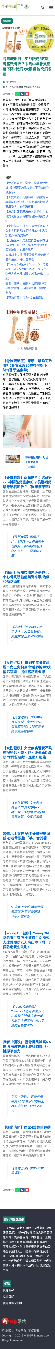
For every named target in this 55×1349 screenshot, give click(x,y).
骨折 (21, 87)
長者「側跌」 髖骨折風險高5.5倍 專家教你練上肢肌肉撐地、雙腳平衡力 (27, 1046)
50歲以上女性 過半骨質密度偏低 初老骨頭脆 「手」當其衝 (27, 911)
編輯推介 (7, 21)
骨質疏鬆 (36, 87)
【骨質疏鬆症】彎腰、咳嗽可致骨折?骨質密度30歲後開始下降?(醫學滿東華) (27, 365)
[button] (51, 7)
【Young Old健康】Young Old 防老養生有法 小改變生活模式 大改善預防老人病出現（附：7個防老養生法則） (27, 1016)
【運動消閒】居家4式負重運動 (27, 1127)
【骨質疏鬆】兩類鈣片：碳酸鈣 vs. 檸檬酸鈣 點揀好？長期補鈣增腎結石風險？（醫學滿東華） (27, 482)
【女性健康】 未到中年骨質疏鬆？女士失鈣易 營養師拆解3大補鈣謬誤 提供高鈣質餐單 (27, 667)
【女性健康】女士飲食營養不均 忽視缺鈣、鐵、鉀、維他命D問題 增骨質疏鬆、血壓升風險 (27, 752)
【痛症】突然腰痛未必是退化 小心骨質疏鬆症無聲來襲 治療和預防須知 (26, 577)
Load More (27, 1201)
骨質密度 (28, 87)
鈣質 (16, 87)
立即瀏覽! (36, 462)
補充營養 (9, 87)
